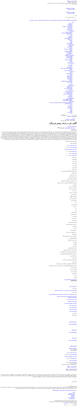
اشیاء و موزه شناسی (68, 91)
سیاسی (70, 61)
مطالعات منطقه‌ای (70, 98)
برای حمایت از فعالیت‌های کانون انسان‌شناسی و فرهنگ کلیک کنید (64, 390)
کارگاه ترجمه (69, 112)
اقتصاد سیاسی (69, 56)
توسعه (71, 58)
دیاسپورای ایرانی (69, 52)
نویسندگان (70, 25)
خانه (73, 22)
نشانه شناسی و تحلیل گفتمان (66, 81)
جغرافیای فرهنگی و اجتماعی (66, 32)
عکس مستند (69, 76)
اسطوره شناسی (69, 73)
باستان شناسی (69, 92)
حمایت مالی (70, 28)
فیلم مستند (70, 78)
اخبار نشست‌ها (71, 393)
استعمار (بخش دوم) (73, 153)
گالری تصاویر (71, 398)
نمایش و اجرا (69, 82)
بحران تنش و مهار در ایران (72, 145)
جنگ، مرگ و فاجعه (68, 59)
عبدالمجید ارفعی (74, 329)
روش (71, 104)
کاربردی (70, 89)
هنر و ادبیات (71, 71)
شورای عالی (69, 24)
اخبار (73, 392)
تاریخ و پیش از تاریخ (70, 90)
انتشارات (72, 395)
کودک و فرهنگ (69, 43)
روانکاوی (70, 36)
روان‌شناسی (69, 37)
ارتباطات (70, 45)
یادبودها (70, 97)
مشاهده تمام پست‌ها (73, 324)
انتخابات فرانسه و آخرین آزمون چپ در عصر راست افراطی (66, 290)
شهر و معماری (71, 85)
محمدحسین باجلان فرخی (73, 321)
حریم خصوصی (69, 29)
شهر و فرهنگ (69, 87)
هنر (71, 83)
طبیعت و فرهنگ (71, 62)
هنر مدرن (70, 84)
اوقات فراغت (69, 46)
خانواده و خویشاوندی (68, 51)
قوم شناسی (70, 96)
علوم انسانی (71, 30)
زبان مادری (70, 105)
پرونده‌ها (72, 396)
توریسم (70, 47)
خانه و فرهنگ (69, 86)
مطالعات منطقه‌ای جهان (67, 100)
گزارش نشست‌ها (71, 394)
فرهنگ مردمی (69, 77)
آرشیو (75, 279)
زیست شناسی (69, 67)
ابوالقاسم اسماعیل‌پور (73, 346)
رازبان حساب (66, 402)
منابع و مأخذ (71, 101)
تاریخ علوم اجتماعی (68, 103)
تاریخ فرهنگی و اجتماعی (67, 93)
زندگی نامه (70, 106)
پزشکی (70, 69)
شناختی (70, 40)
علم (71, 41)
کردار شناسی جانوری (68, 70)
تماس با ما (70, 27)
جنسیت (70, 66)
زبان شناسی (69, 39)
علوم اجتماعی (71, 44)
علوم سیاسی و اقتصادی (69, 55)
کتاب (71, 113)
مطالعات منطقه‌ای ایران (67, 99)
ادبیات (71, 72)
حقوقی (70, 60)
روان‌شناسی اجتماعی (68, 38)
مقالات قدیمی (69, 107)
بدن (71, 63)
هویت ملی (66, 279)
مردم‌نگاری (70, 53)
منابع (71, 108)
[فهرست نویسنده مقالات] (74, 285)
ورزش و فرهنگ (69, 54)
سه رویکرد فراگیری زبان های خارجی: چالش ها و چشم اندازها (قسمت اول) (63, 294)
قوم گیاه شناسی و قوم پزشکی (66, 68)
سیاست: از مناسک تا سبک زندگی (70, 149)
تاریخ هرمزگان (72, 279)
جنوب (69, 279)
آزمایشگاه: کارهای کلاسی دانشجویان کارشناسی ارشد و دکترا (60, 102)
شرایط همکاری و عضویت (67, 26)
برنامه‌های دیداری (71, 397)
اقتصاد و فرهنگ (69, 57)
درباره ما (70, 23)
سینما (71, 74)
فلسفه (71, 42)
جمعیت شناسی (69, 33)
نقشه (71, 111)
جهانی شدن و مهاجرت (68, 48)
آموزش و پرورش (69, 31)
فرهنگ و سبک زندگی (68, 88)
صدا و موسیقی (69, 75)
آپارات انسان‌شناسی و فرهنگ (71, 369)
